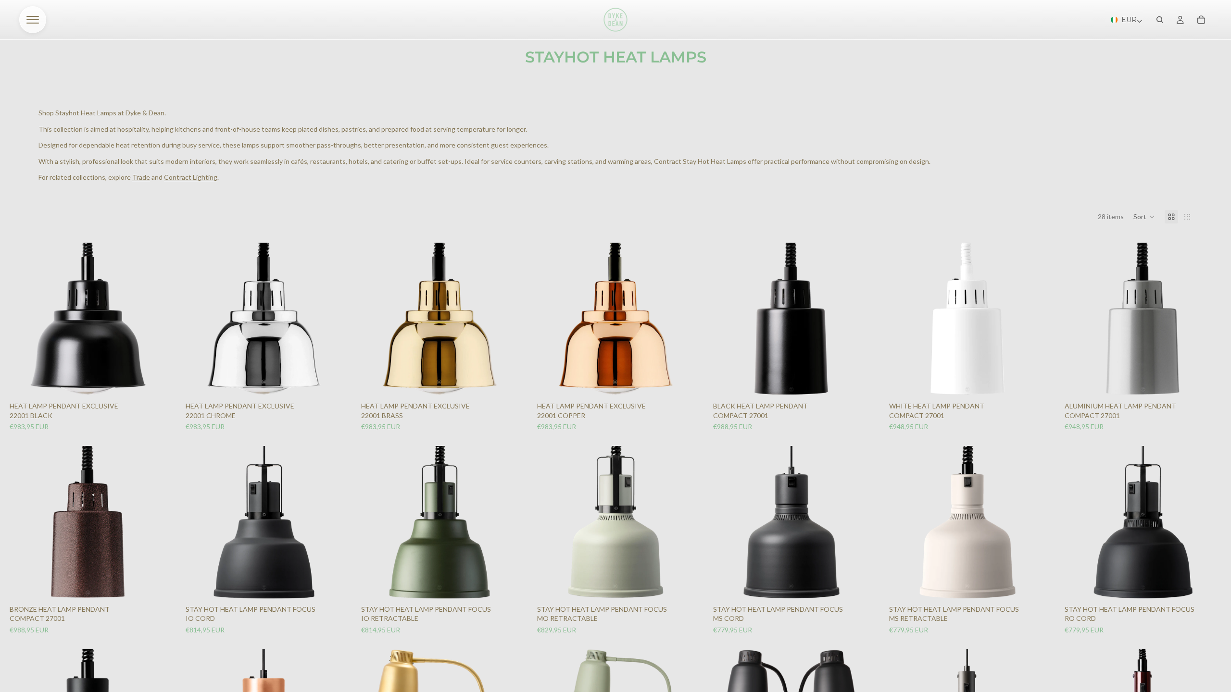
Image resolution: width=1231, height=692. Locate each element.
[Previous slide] (23, 319)
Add (157, 380)
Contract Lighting (190, 177)
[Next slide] (152, 319)
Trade (141, 177)
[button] (1144, 216)
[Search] (1159, 19)
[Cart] (1201, 19)
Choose (333, 584)
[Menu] (32, 19)
